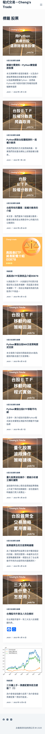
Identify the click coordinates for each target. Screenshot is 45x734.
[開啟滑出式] (41, 5)
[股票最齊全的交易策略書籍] (22, 521)
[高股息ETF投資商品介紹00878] (22, 251)
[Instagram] (7, 719)
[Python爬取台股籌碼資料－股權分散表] (22, 115)
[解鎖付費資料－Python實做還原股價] (22, 41)
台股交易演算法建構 (13, 60)
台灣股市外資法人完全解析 (20, 614)
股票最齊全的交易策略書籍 (20, 545)
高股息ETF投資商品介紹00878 (22, 276)
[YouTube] (11, 719)
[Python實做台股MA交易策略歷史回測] (22, 320)
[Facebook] (4, 719)
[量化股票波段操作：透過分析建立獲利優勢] (22, 453)
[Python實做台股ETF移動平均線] (22, 385)
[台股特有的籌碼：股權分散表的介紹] (22, 183)
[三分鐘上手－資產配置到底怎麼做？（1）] (22, 661)
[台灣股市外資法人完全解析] (22, 589)
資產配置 (9, 271)
